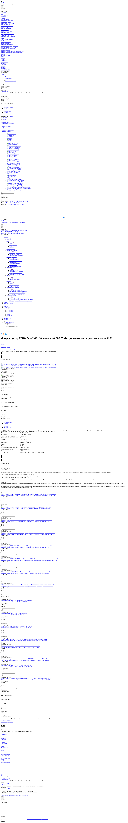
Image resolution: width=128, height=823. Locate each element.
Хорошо (3, 821)
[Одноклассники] (3, 334)
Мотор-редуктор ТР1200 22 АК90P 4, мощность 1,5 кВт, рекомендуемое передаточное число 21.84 (25, 547)
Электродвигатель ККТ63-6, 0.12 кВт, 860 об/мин (13, 614)
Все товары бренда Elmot (7, 722)
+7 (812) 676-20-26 (5, 70)
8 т (1, 772)
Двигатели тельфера (6, 756)
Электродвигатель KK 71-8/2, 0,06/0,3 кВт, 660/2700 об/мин (16, 601)
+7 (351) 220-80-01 (11, 204)
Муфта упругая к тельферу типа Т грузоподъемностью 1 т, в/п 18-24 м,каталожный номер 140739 (25, 679)
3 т (1, 768)
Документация (7, 427)
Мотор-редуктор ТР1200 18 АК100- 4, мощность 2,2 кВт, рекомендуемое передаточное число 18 (25, 573)
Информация (4, 743)
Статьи (2, 740)
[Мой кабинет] (1, 223)
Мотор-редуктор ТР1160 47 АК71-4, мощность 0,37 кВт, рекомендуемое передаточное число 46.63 (25, 521)
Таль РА (3, 760)
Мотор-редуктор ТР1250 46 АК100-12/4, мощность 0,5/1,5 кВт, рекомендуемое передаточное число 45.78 (27, 534)
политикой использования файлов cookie (37, 819)
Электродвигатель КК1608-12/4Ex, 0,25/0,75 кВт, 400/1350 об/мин (17, 666)
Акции (2, 746)
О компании (10, 310)
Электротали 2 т (5, 755)
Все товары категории (6, 720)
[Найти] (2, 7)
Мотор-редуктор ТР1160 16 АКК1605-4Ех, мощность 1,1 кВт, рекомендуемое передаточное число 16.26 (27, 586)
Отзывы (6, 423)
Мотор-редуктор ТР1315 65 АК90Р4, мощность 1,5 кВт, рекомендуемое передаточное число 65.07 (25, 508)
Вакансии (3, 738)
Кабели (11, 283)
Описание (6, 420)
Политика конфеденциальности (9, 795)
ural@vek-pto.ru (20, 204)
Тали (10, 243)
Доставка (6, 426)
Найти (2, 798)
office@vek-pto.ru (19, 202)
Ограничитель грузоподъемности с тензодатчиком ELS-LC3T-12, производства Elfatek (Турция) (25, 660)
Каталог (9, 239)
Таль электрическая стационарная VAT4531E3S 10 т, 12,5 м (16, 627)
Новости (3, 742)
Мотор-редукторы (14, 298)
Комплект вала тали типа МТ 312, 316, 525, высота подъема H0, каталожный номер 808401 (24, 640)
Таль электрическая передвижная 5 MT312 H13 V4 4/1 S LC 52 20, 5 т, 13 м (20, 647)
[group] (64, 210)
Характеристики (8, 422)
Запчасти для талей (14, 259)
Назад (9, 238)
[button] (63, 217)
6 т (1, 771)
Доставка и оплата (5, 748)
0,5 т (2, 764)
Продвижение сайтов (22, 795)
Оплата (5, 424)
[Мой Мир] (6, 334)
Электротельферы (5, 754)
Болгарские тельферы (6, 752)
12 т (2, 775)
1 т (1, 766)
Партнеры (3, 739)
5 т (1, 770)
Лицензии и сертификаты (7, 736)
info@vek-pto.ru (5, 91)
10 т (2, 774)
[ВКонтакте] (1, 334)
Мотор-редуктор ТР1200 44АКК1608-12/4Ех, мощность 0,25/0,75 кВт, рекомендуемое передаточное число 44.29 (29, 560)
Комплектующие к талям (15, 290)
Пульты (11, 278)
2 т (1, 767)
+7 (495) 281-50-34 (10, 202)
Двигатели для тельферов (15, 253)
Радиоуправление (13, 270)
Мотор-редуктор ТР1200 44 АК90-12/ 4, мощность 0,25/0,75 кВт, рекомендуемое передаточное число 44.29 (28, 495)
